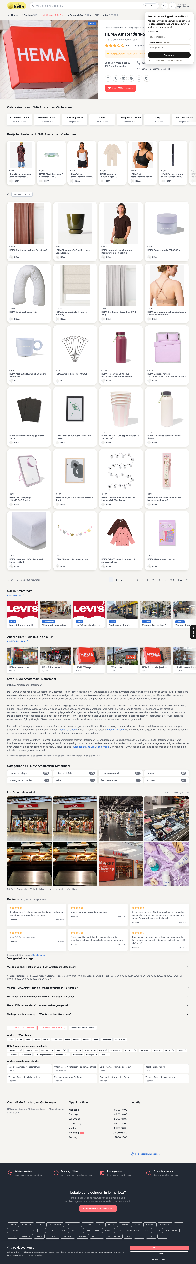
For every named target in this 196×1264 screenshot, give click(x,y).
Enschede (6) (115, 1050)
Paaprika (157, 1230)
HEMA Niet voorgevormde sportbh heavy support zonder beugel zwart (142, 178)
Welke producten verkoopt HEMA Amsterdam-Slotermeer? (39, 1014)
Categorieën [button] (79, 15)
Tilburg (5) (157, 1050)
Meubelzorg (25, 1236)
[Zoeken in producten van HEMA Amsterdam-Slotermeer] (8, 194)
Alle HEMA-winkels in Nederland (22, 1027)
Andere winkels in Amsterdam (82, 1027)
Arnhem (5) (169, 1050)
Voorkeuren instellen (159, 1259)
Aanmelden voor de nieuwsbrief (98, 1208)
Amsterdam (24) (15, 1050)
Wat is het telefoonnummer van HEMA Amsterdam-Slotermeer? (42, 996)
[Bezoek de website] (131, 78)
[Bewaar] (147, 78)
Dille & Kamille (171, 1230)
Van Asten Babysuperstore (137, 1230)
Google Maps (38, 955)
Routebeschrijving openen (147, 1154)
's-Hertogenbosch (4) (44, 1055)
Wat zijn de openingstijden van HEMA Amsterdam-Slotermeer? (41, 966)
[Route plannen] (108, 78)
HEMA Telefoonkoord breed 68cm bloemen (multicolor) (164, 498)
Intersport (150, 1224)
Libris (100, 1224)
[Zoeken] (33, 6)
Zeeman (124, 1224)
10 (159, 580)
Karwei (151, 1236)
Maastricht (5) (130, 1050)
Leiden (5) (182, 1050)
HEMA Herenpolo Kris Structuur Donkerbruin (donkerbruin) (117, 251)
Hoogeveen (106, 1039)
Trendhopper (72, 1224)
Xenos (178, 1224)
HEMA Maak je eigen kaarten (161, 559)
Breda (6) (103, 1050)
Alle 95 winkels (14, 595)
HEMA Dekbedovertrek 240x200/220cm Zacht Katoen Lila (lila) (166, 375)
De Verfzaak (27, 1224)
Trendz (162, 1236)
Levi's (119, 1230)
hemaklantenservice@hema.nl (155, 69)
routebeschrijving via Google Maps (90, 746)
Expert (50, 1230)
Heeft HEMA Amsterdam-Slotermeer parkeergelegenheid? (39, 1005)
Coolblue (30, 1230)
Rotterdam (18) (32, 1050)
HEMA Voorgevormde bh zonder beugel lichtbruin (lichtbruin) (166, 313)
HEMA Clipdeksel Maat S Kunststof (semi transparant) (51, 176)
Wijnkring (76, 1230)
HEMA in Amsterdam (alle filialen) (52, 1027)
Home (14, 15)
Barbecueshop (15, 1230)
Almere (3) (104, 1055)
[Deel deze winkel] (139, 78)
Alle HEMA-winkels (16, 641)
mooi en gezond (115, 729)
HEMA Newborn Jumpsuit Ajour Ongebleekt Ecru (108, 176)
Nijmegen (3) (91, 1055)
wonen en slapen (68, 729)
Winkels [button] (53, 15)
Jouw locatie (159, 42)
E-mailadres (153, 32)
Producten (107, 15)
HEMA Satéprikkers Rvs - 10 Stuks (72, 374)
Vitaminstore (165, 1224)
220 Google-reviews (139, 45)
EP (41, 1230)
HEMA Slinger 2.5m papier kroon (72, 559)
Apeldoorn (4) (25, 1055)
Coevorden (57, 1039)
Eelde (67, 1039)
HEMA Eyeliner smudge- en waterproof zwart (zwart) (173, 176)
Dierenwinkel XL (114, 1236)
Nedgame (82, 1236)
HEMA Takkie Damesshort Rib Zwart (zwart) (81, 176)
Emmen (76, 1039)
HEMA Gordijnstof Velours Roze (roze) (28, 250)
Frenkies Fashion (92, 1230)
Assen (10, 1039)
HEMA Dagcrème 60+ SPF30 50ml (164, 250)
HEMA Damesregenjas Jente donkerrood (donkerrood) (20, 176)
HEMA (128, 1236)
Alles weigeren (159, 1253)
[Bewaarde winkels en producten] (164, 5)
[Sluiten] (190, 16)
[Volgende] (192, 117)
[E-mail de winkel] (123, 78)
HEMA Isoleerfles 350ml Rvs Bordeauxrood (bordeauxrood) (116, 375)
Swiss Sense (68, 1236)
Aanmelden (169, 55)
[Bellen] (116, 78)
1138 (172, 580)
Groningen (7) (90, 1050)
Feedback (193, 632)
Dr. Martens (52, 1236)
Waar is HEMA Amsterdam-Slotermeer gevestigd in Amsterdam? (42, 987)
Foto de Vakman (55, 1224)
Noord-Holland (119, 28)
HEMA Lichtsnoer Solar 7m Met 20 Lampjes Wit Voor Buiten (118, 498)
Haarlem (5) (144, 1050)
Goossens (88, 1224)
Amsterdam (134, 28)
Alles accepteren (159, 1248)
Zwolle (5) (12, 1055)
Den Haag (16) (47, 1050)
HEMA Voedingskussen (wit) (23, 312)
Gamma (139, 1236)
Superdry (62, 1230)
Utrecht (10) (61, 1050)
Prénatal (13, 1224)
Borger (46, 1039)
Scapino (137, 1224)
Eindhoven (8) (75, 1050)
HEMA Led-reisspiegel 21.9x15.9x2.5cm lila (20, 498)
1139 (180, 580)
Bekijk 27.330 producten (122, 88)
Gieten (95, 1039)
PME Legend (97, 1236)
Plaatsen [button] (30, 15)
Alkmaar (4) (78, 1055)
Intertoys (111, 1224)
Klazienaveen (120, 1039)
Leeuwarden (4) (62, 1055)
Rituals (40, 1224)
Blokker (108, 1230)
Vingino (39, 1236)
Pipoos (12, 1236)
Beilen (37, 1039)
